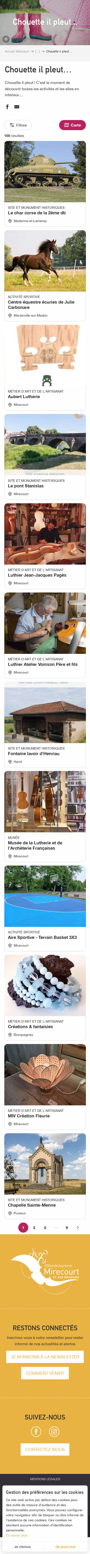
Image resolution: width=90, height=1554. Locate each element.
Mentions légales (45, 1479)
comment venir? (45, 1373)
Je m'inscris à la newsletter (45, 1356)
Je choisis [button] (22, 1547)
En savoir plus (16, 1535)
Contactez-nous (45, 1449)
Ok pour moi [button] (65, 1547)
